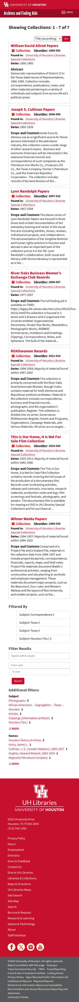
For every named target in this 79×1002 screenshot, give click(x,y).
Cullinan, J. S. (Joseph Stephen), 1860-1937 (37, 749)
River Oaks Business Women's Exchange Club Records (36, 275)
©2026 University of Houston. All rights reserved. (35, 961)
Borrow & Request (19, 912)
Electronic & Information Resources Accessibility (35, 985)
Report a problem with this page (26, 965)
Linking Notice (55, 973)
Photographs (17, 701)
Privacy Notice (16, 977)
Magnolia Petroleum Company (28, 758)
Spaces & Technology (21, 924)
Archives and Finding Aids (21, 13)
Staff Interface (17, 935)
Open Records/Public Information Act (47, 977)
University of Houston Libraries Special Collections (38, 57)
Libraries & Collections (22, 878)
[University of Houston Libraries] (39, 797)
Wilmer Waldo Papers (29, 519)
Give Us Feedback (19, 861)
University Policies (18, 997)
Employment (16, 850)
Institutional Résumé (20, 981)
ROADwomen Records (29, 351)
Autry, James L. (19, 745)
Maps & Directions (19, 884)
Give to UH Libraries (20, 873)
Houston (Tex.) (18, 722)
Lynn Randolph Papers (30, 191)
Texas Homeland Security (22, 969)
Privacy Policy (16, 838)
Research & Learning (21, 918)
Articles (14, 714)
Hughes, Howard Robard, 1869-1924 (32, 753)
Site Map (13, 901)
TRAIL (41, 969)
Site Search (15, 895)
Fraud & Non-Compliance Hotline (26, 973)
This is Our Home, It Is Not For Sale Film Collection (36, 439)
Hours (12, 844)
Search (12, 907)
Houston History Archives (25, 740)
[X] (21, 947)
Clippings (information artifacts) (29, 718)
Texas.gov (52, 965)
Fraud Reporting (56, 969)
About (12, 930)
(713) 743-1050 (17, 828)
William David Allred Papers (34, 46)
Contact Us (14, 867)
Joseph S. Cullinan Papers (33, 109)
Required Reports (43, 981)
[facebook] (11, 947)
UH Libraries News (19, 890)
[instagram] (31, 947)
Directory (14, 855)
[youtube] (40, 947)
